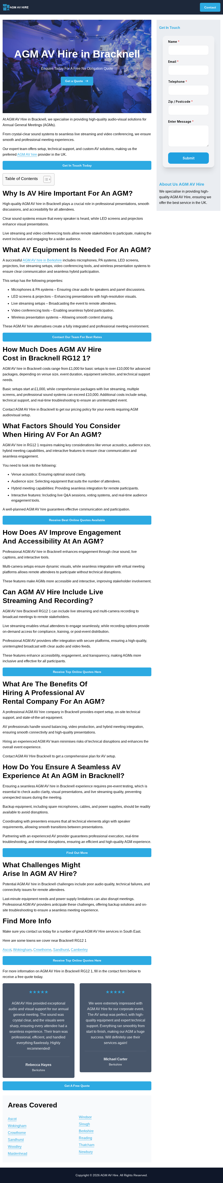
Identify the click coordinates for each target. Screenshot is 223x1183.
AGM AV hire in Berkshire (42, 260)
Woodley (15, 1146)
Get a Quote (74, 81)
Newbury (86, 1152)
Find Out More (77, 852)
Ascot (7, 950)
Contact (210, 7)
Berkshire (86, 1131)
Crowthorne (42, 950)
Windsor (85, 1117)
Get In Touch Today (77, 165)
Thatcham (86, 1145)
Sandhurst (61, 950)
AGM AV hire (27, 154)
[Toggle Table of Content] (45, 179)
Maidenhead (17, 1153)
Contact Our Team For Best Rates (77, 337)
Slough (84, 1124)
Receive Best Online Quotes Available (77, 520)
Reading (85, 1138)
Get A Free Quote (77, 1085)
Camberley (79, 950)
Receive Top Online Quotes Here (77, 672)
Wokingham (22, 950)
